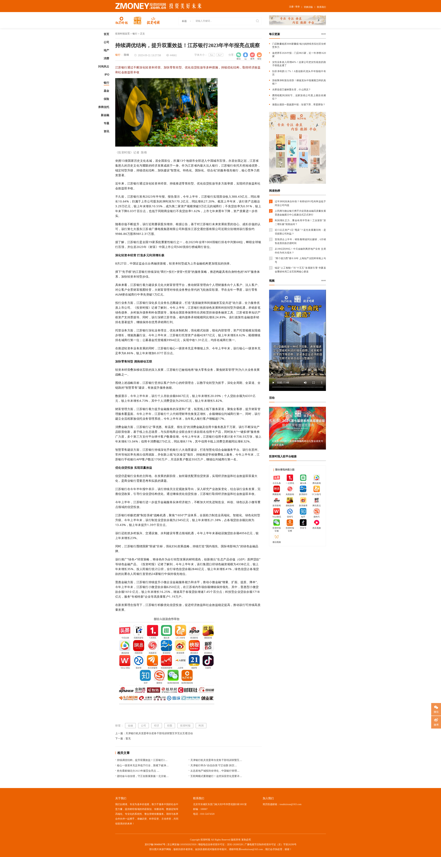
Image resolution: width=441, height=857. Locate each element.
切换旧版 (308, 7)
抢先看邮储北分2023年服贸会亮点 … (138, 770)
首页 (106, 34)
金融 (130, 725)
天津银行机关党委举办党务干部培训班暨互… (216, 760)
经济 (156, 725)
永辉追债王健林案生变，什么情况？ (291, 89)
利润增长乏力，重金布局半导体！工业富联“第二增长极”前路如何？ (300, 222)
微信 (436, 711)
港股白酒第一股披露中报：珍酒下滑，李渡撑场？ (298, 104)
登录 (297, 6)
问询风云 (103, 66)
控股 (169, 725)
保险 (106, 98)
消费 (106, 58)
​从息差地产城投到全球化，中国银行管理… (214, 770)
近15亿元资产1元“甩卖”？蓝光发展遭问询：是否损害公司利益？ (300, 232)
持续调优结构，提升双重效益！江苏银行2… (142, 760)
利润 (201, 725)
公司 (106, 42)
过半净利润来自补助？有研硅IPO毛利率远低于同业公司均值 (300, 203)
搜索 (257, 21)
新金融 (105, 115)
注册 (291, 6)
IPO (107, 74)
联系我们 (321, 7)
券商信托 (103, 107)
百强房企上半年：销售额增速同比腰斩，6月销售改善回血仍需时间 (300, 241)
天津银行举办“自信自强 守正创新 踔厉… (213, 765)
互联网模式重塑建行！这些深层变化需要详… (216, 776)
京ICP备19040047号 (155, 844)
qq (245, 54)
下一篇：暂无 (123, 738)
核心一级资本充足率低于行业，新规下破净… (143, 765)
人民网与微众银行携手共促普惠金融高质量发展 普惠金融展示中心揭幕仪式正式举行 (300, 213)
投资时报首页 (122, 33)
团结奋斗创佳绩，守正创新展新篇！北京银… (143, 776)
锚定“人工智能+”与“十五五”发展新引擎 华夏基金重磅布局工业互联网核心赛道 (300, 270)
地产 (106, 50)
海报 (259, 54)
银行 (106, 82)
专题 (106, 123)
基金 (106, 90)
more (323, 33)
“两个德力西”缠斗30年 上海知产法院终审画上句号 (300, 260)
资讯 (106, 131)
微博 (252, 54)
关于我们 (120, 798)
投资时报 (185, 725)
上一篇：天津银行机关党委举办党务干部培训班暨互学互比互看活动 (154, 733)
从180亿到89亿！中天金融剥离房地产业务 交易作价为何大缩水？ (300, 251)
